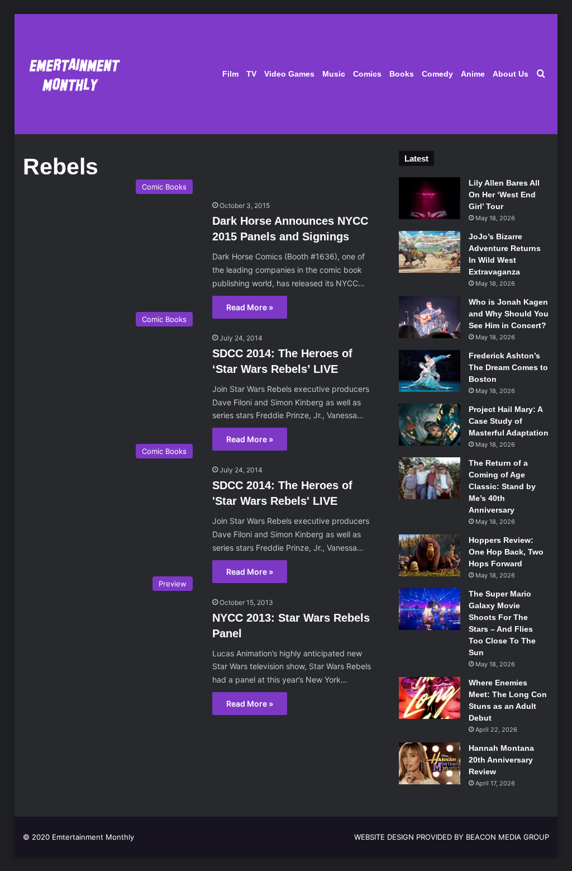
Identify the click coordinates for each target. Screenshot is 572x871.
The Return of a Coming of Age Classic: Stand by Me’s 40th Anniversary (502, 486)
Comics (367, 73)
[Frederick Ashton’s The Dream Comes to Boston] (429, 371)
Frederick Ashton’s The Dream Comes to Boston (508, 367)
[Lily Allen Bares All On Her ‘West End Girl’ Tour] (429, 198)
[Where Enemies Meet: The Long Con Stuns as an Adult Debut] (429, 698)
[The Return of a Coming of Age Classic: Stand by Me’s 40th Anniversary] (429, 478)
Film (230, 73)
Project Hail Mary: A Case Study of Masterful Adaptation (509, 421)
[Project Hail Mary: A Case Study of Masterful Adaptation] (429, 425)
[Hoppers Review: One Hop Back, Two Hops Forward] (429, 555)
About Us (510, 73)
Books (401, 73)
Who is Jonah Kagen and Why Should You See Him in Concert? (509, 313)
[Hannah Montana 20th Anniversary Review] (429, 763)
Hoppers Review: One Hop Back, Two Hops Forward (506, 552)
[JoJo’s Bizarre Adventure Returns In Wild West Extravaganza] (429, 252)
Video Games (289, 73)
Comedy (437, 73)
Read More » (249, 307)
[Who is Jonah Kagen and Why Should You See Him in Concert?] (429, 317)
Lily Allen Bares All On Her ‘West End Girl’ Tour (504, 194)
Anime (473, 73)
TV (251, 73)
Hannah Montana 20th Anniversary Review (501, 760)
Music (333, 73)
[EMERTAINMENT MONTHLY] (72, 74)
